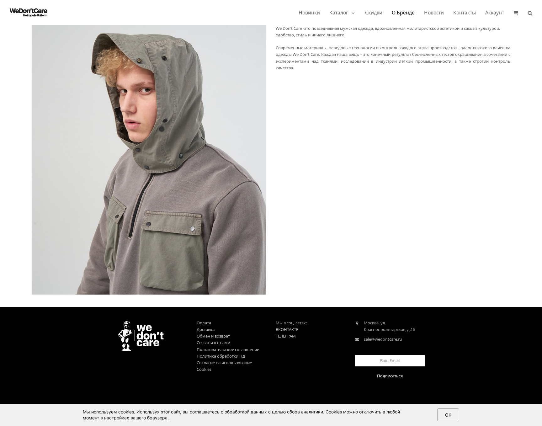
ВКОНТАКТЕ (287, 329)
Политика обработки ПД (221, 356)
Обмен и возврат (213, 336)
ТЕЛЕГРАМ (286, 336)
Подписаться (390, 376)
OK (448, 415)
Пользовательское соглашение (228, 349)
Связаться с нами (213, 342)
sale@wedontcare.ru (383, 339)
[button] (516, 12)
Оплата (204, 323)
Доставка (206, 329)
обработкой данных (246, 411)
